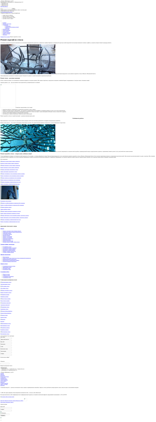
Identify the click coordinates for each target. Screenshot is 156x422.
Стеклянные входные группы (9, 266)
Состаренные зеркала (7, 234)
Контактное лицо (4, 348)
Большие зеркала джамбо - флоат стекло (11, 241)
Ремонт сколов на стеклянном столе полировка (10, 179)
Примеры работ (6, 29)
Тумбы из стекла (6, 275)
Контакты (5, 34)
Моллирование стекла (5, 325)
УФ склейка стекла (4, 288)
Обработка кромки (4, 296)
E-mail (1, 346)
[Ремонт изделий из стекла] (6, 290)
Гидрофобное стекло (7, 246)
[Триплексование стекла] (5, 282)
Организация (3, 351)
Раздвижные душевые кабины (9, 248)
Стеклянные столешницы (8, 276)
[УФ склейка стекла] (4, 286)
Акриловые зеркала (7, 233)
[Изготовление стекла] (5, 331)
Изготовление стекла (4, 333)
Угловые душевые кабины (8, 252)
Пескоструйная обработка (5, 313)
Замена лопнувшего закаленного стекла (8, 171)
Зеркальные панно (7, 239)
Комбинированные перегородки (9, 259)
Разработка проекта (4, 329)
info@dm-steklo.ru (4, 6)
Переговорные (6, 257)
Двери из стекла (4, 263)
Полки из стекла (6, 274)
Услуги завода (6, 31)
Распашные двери (6, 268)
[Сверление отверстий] (5, 302)
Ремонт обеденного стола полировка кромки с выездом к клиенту (14, 217)
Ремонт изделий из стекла (5, 292)
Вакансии (7, 28)
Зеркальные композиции (8, 238)
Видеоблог (2, 375)
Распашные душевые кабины (9, 250)
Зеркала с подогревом (7, 236)
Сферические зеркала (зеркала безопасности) (12, 232)
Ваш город (2, 337)
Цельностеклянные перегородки (9, 261)
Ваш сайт (2, 341)
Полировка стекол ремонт (5, 201)
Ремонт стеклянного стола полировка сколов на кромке (12, 175)
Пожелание (2, 344)
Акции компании (6, 30)
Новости (2, 374)
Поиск (13, 8)
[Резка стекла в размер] (5, 298)
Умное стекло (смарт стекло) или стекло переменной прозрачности (17, 258)
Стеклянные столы (7, 277)
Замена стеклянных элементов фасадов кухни (10, 184)
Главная (4, 22)
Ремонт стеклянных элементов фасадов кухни (10, 221)
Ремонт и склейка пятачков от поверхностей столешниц (12, 205)
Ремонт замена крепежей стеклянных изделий (10, 213)
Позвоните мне (3, 367)
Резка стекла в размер (4, 300)
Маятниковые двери (7, 267)
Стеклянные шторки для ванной (9, 247)
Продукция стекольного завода (6, 402)
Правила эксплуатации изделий (12, 27)
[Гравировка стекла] (4, 307)
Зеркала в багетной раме (8, 240)
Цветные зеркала (6, 235)
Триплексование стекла (5, 284)
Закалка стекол (3, 317)
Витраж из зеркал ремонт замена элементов (9, 163)
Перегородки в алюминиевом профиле (11, 260)
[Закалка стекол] (4, 315)
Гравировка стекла (4, 309)
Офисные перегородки (5, 254)
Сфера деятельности (4, 339)
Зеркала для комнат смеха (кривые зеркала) (12, 231)
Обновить (2, 361)
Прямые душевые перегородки (9, 251)
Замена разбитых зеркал (5, 209)
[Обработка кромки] (4, 294)
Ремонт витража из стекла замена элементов (9, 167)
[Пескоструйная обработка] (6, 311)
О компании (5, 24)
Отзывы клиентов (6, 32)
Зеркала (2, 228)
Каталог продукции (7, 23)
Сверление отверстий (5, 304)
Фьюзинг (2, 321)
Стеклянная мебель (4, 271)
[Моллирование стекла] (5, 323)
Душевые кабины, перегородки (7, 244)
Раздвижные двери (7, 269)
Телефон (2, 353)
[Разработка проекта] (5, 327)
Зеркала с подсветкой (7, 237)
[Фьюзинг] (2, 319)
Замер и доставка (6, 33)
